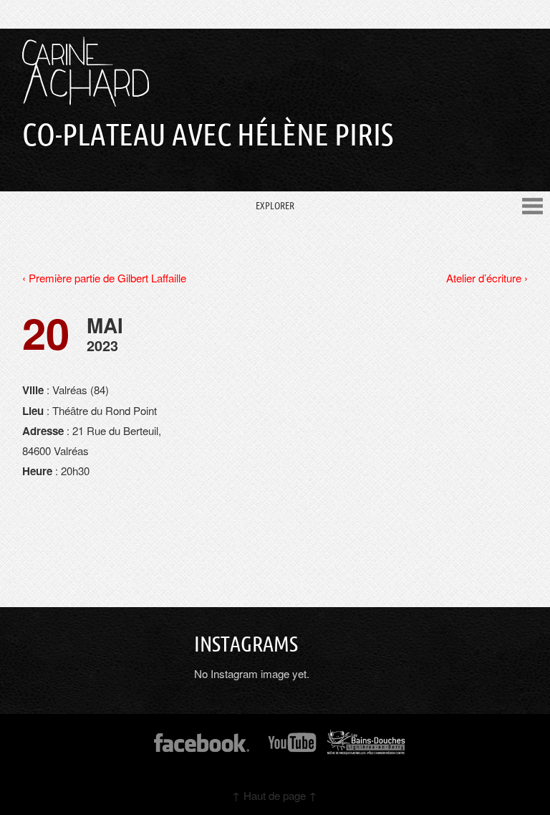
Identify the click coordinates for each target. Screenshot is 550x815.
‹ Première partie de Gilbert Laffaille (104, 277)
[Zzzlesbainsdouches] (366, 747)
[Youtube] (293, 747)
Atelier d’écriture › (487, 277)
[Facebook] (201, 747)
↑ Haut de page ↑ (274, 795)
